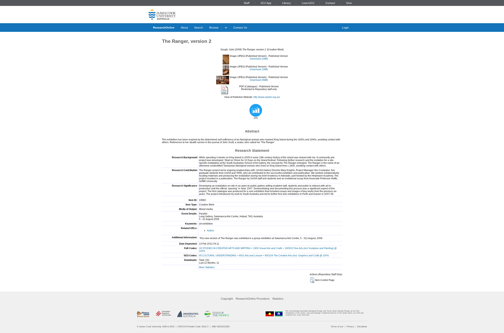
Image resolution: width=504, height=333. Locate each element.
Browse (214, 27)
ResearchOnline (163, 27)
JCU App (265, 3)
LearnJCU (308, 3)
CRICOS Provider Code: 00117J (193, 326)
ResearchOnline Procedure (253, 298)
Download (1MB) (259, 58)
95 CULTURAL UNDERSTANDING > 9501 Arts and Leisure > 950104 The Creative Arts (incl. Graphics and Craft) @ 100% (264, 255)
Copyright (227, 298)
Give (349, 3)
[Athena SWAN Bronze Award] (143, 314)
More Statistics (207, 267)
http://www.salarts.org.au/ (266, 97)
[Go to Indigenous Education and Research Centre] (269, 314)
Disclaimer (362, 326)
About (184, 27)
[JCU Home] (162, 13)
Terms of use (337, 326)
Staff (246, 3)
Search (198, 27)
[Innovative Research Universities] (163, 314)
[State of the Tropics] (217, 314)
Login (345, 27)
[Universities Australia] (187, 314)
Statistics (277, 298)
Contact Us (240, 27)
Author (210, 230)
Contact (330, 3)
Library (286, 3)
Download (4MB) (259, 80)
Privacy (350, 326)
